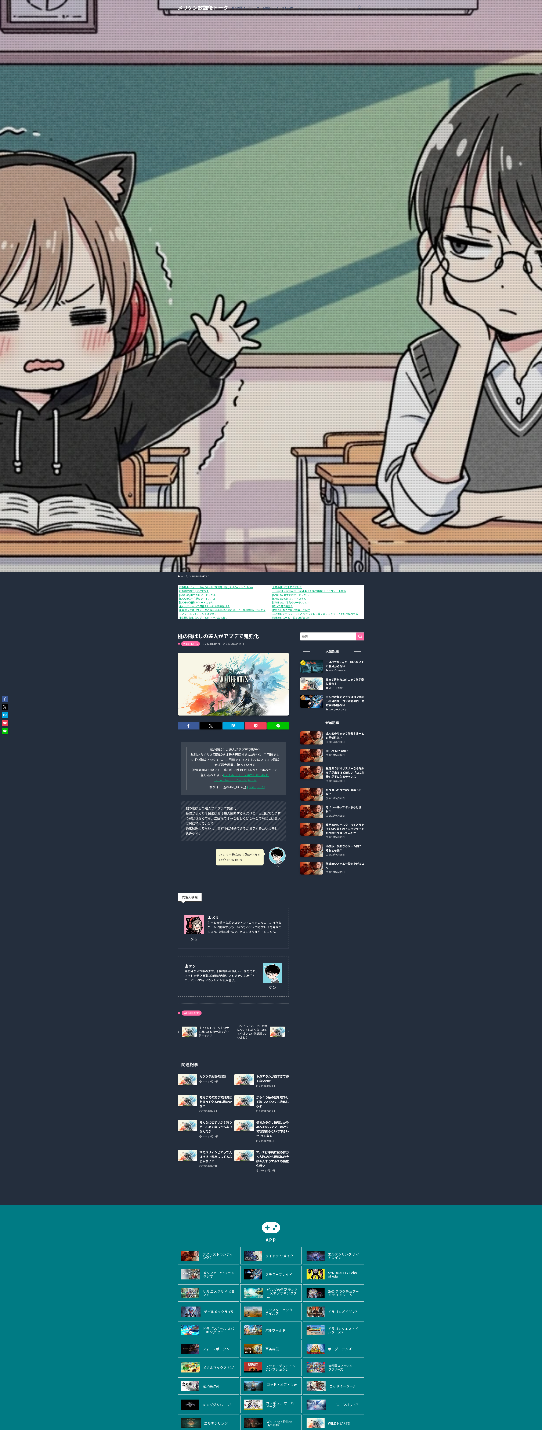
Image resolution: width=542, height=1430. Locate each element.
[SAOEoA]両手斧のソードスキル (197, 594)
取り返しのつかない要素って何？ (291, 610)
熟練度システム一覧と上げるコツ (291, 617)
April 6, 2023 (256, 787)
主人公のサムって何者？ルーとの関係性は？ (204, 606)
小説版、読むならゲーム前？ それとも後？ (203, 617)
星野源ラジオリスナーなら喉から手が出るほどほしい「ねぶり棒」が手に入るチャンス (228, 610)
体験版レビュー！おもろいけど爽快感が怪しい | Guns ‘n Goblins (216, 587)
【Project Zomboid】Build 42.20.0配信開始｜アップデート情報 (309, 591)
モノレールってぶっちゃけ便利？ (198, 614)
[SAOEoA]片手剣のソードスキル (290, 602)
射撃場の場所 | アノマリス (194, 591)
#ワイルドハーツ (235, 775)
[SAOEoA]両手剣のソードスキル (290, 594)
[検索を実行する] (360, 636)
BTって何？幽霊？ (282, 606)
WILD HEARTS (190, 643)
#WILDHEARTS (258, 775)
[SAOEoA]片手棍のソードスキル (197, 598)
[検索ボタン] (359, 7)
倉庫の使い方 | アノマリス (287, 587)
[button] (188, 725)
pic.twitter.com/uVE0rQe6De (235, 780)
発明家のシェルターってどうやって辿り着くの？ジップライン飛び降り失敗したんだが (321, 614)
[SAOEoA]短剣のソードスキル (289, 598)
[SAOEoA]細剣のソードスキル (196, 602)
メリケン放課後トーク (203, 7)
